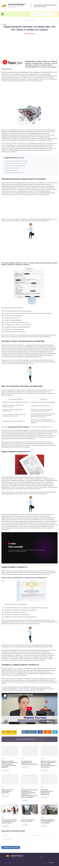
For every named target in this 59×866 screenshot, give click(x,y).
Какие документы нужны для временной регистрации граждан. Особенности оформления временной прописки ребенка (29, 793)
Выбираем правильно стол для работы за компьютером (48, 821)
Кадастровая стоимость (11, 170)
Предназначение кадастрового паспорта (16, 161)
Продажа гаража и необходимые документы (7, 791)
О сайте (40, 856)
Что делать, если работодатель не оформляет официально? (29, 762)
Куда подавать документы (12, 168)
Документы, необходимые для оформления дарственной (47, 792)
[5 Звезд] (42, 739)
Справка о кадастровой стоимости (14, 172)
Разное (2, 758)
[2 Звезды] (38, 739)
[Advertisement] (29, 47)
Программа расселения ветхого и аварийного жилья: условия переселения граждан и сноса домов (48, 764)
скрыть (20, 158)
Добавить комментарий (10, 847)
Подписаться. (7, 69)
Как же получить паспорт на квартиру (15, 165)
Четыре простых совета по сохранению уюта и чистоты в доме (9, 821)
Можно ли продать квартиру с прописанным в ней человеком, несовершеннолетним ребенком (9, 764)
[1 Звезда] (37, 739)
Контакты (41, 858)
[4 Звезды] (41, 739)
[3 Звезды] (40, 739)
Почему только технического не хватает (16, 163)
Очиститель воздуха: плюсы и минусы (28, 820)
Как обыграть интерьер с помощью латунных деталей (45, 5)
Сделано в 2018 (45, 862)
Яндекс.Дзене (50, 67)
